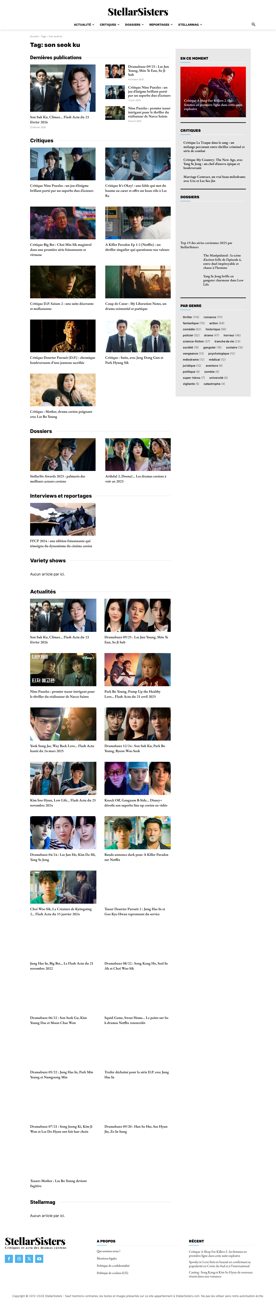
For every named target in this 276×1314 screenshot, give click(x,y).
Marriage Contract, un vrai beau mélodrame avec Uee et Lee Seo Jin (214, 178)
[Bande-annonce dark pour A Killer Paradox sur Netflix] (137, 832)
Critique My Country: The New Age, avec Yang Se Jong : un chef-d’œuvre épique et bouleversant (213, 163)
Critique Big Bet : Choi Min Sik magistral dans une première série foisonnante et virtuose (61, 249)
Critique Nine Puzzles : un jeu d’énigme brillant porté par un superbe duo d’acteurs (149, 91)
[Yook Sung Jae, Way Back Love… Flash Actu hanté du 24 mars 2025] (63, 724)
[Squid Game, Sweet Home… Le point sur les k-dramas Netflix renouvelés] (137, 995)
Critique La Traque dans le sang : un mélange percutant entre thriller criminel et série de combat (214, 146)
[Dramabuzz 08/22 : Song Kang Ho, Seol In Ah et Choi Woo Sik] (137, 941)
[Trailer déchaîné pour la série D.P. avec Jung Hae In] (137, 1050)
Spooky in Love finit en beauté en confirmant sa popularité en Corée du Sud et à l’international (220, 1264)
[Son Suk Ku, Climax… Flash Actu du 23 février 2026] (63, 88)
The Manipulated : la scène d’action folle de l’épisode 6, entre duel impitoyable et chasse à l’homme (222, 261)
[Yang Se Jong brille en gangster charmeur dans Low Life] (190, 281)
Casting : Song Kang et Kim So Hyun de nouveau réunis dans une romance (221, 1274)
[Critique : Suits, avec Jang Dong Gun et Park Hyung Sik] (138, 336)
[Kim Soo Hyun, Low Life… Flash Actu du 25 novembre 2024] (63, 778)
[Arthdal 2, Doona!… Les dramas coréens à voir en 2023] (138, 454)
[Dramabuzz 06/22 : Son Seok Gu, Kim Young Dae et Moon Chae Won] (63, 995)
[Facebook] (9, 1259)
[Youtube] (39, 1259)
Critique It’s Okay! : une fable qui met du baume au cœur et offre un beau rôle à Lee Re (136, 190)
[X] (29, 1259)
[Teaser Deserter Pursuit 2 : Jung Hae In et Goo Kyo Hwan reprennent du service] (137, 887)
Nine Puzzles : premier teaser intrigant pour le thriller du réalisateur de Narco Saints (149, 112)
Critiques (190, 130)
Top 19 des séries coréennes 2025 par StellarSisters (206, 245)
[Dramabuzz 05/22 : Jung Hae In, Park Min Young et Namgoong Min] (63, 1050)
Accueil (34, 36)
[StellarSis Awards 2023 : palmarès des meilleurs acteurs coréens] (63, 454)
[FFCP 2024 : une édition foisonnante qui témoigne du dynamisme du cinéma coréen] (63, 519)
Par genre (190, 306)
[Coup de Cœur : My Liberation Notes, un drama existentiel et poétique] (138, 282)
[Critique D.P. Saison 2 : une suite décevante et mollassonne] (63, 282)
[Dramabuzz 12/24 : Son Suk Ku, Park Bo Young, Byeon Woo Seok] (137, 724)
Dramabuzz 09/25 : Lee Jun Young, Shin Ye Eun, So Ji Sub (148, 70)
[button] (253, 25)
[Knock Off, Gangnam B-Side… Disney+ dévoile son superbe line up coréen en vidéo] (137, 778)
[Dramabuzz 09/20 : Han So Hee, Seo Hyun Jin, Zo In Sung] (137, 1104)
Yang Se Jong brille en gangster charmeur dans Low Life (223, 280)
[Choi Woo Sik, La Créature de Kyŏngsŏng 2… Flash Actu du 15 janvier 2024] (63, 887)
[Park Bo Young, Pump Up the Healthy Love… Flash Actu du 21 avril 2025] (137, 669)
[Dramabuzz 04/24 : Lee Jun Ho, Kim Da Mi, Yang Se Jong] (63, 832)
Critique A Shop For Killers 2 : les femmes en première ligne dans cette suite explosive (213, 104)
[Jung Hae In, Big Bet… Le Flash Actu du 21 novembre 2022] (63, 941)
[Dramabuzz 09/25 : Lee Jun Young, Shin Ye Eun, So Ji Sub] (115, 71)
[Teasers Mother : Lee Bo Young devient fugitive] (63, 1159)
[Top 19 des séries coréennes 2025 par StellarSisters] (213, 221)
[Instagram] (19, 1259)
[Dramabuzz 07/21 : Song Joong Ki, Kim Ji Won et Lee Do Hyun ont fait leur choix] (63, 1104)
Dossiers (189, 197)
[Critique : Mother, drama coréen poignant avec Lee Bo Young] (63, 390)
